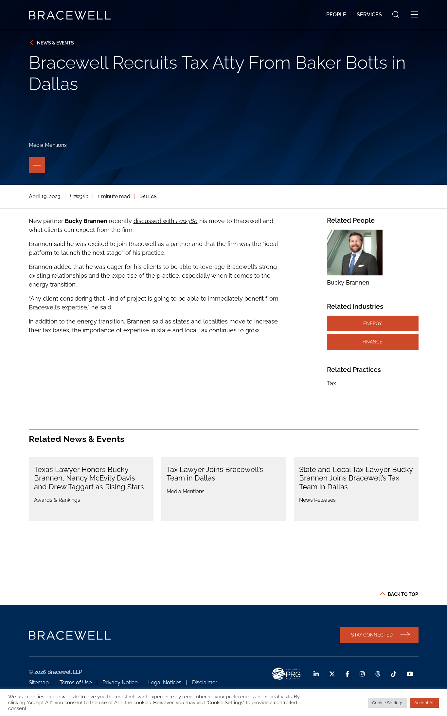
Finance (373, 341)
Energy (372, 323)
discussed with (166, 221)
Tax (331, 383)
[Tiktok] (394, 674)
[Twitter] (332, 674)
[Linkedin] (316, 674)
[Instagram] (362, 674)
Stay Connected (372, 634)
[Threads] (378, 674)
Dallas (148, 196)
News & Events (55, 42)
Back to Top (403, 594)
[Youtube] (410, 674)
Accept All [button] (424, 702)
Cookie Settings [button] (387, 702)
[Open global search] (396, 14)
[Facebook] (347, 674)
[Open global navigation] (414, 14)
